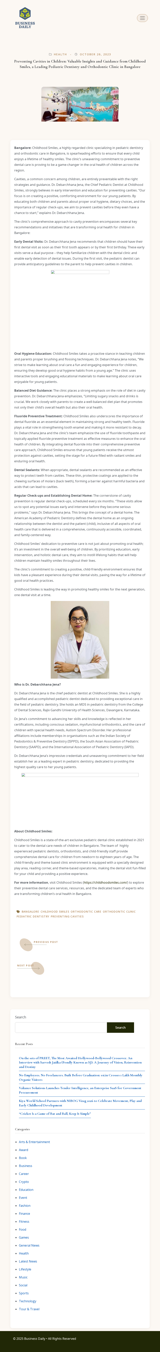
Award (23, 1150)
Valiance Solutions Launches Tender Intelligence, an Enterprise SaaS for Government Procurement (80, 1090)
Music (23, 1277)
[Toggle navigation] (142, 18)
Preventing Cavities (67, 916)
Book (23, 1158)
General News (29, 1245)
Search (20, 1017)
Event (23, 1197)
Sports (24, 1293)
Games (24, 1237)
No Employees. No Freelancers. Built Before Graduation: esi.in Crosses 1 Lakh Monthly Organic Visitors (80, 1077)
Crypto (24, 1182)
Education (26, 1190)
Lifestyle (25, 1269)
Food (22, 1229)
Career (24, 1174)
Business (25, 1166)
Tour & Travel (29, 1309)
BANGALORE (30, 911)
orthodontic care (86, 911)
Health (60, 54)
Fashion (24, 1205)
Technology (27, 1301)
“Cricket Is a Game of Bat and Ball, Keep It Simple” (55, 1113)
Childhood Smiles (55, 911)
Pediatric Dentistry (33, 916)
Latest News (28, 1261)
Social (23, 1285)
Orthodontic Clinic (119, 911)
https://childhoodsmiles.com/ (105, 882)
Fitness (24, 1221)
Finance (24, 1213)
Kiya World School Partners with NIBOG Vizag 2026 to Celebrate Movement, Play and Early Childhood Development (80, 1103)
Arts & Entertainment (34, 1142)
